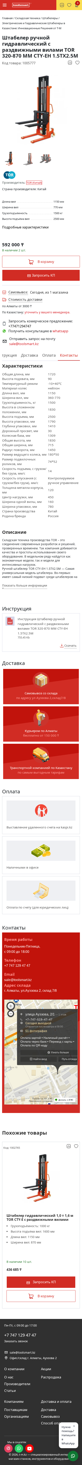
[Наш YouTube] (29, 1448)
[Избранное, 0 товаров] (69, 5)
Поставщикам (15, 1409)
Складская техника (28, 18)
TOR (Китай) (34, 183)
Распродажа (51, 1377)
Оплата (49, 355)
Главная (7, 18)
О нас (8, 1377)
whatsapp (60, 331)
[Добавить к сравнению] (70, 63)
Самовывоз (50, 1416)
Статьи (10, 1390)
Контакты (69, 355)
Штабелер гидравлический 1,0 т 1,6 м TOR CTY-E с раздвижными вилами (40, 1218)
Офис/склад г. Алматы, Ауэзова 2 (33, 1358)
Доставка (29, 355)
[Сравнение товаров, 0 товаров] (62, 5)
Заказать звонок (16, 1341)
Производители (17, 1384)
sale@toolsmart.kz (24, 344)
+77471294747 (19, 326)
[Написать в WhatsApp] (19, 1448)
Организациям (16, 1416)
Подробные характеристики (25, 227)
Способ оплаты (53, 1423)
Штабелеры (50, 18)
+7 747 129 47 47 (17, 965)
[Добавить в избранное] (77, 63)
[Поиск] (50, 5)
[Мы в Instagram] (8, 1448)
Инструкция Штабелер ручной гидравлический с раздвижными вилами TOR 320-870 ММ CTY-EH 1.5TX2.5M (43, 626)
